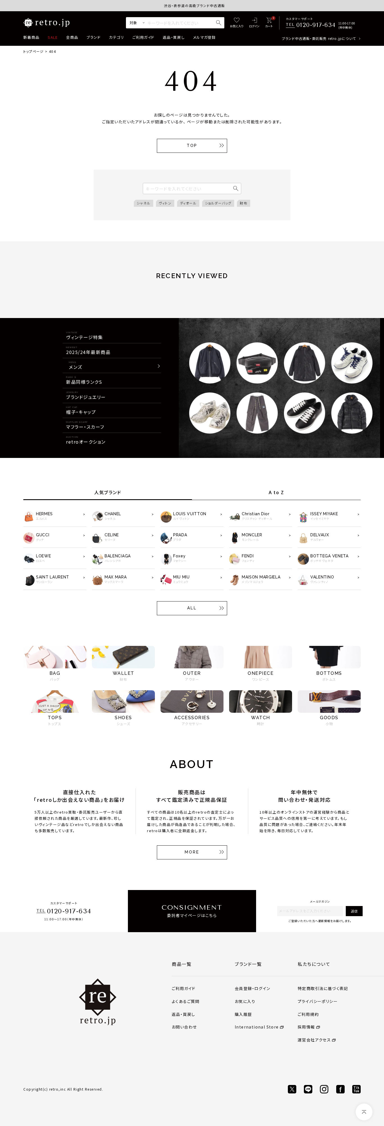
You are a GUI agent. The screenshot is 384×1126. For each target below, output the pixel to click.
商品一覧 (181, 964)
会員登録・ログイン (252, 988)
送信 (354, 911)
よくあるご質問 (186, 1001)
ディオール (188, 203)
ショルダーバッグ (218, 203)
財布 (243, 203)
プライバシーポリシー (318, 1001)
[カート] (269, 22)
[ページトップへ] (364, 1112)
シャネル (143, 203)
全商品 (72, 37)
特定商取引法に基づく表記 (323, 988)
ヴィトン (165, 203)
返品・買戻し (174, 37)
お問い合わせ (184, 1027)
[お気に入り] (236, 22)
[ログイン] (254, 22)
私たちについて (314, 964)
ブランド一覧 (248, 964)
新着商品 (31, 37)
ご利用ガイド (143, 37)
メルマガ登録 (204, 37)
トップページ (33, 51)
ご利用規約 (308, 1014)
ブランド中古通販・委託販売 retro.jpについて (319, 38)
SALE (53, 37)
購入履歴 (243, 1014)
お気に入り (245, 1001)
